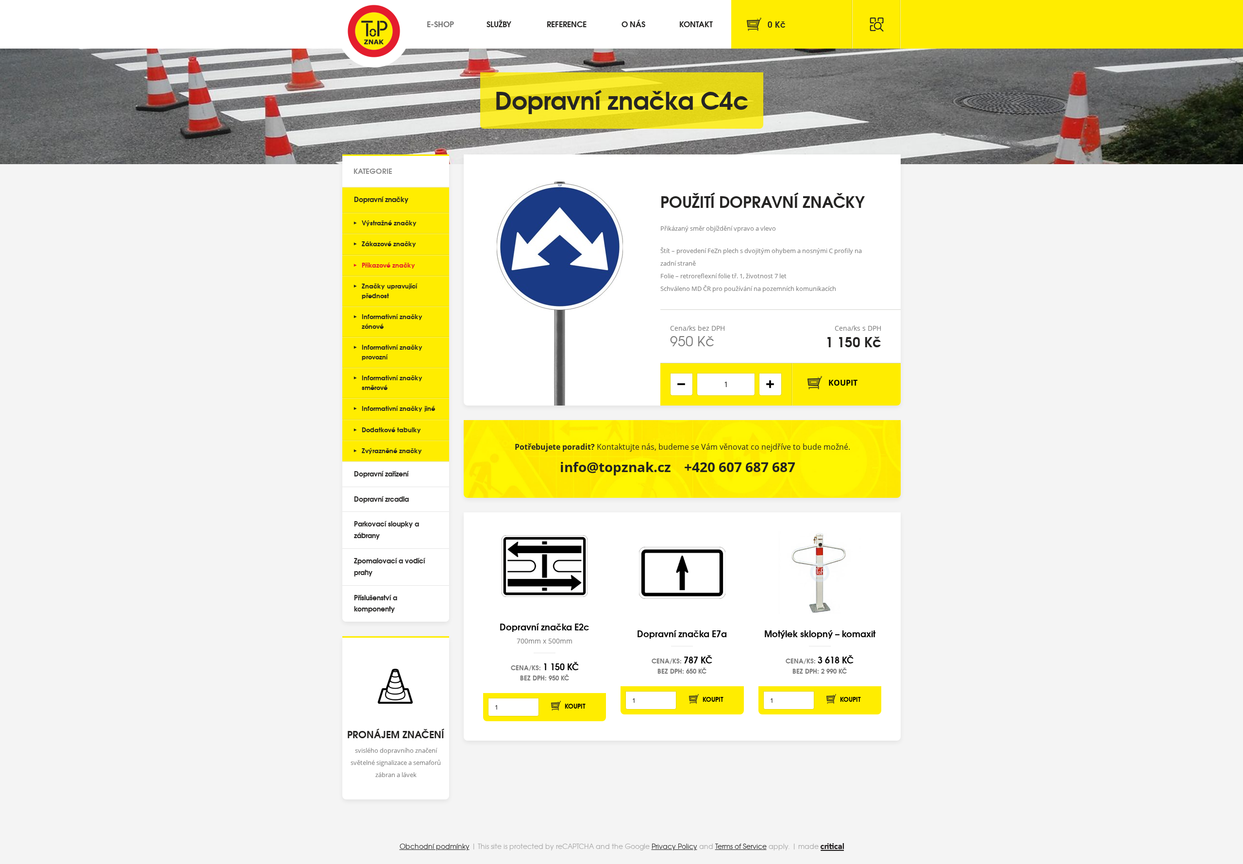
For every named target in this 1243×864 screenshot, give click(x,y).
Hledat (876, 24)
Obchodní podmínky (435, 846)
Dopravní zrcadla (381, 498)
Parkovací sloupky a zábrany (386, 529)
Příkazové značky (388, 265)
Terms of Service (741, 846)
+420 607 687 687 (739, 466)
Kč (777, 24)
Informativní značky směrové (392, 382)
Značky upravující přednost (389, 290)
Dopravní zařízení (381, 473)
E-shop (440, 23)
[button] (770, 384)
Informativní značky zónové (392, 321)
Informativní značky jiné (398, 408)
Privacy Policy (674, 846)
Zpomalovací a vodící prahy (389, 566)
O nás (633, 23)
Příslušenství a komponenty (375, 603)
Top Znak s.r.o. (374, 31)
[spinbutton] (726, 384)
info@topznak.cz (615, 466)
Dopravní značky (381, 199)
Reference (567, 23)
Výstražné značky (389, 222)
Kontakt (696, 23)
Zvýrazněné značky (392, 450)
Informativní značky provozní (392, 351)
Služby (499, 23)
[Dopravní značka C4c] (560, 280)
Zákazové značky (389, 243)
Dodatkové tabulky (391, 429)
